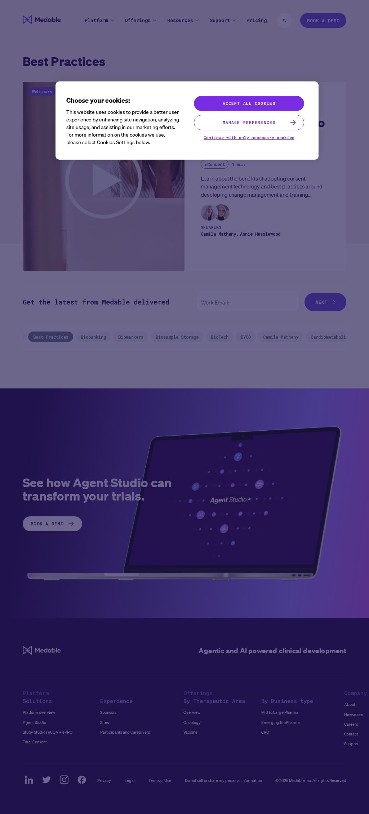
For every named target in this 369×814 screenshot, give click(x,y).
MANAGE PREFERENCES (249, 122)
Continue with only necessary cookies (249, 137)
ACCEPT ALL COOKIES (249, 103)
